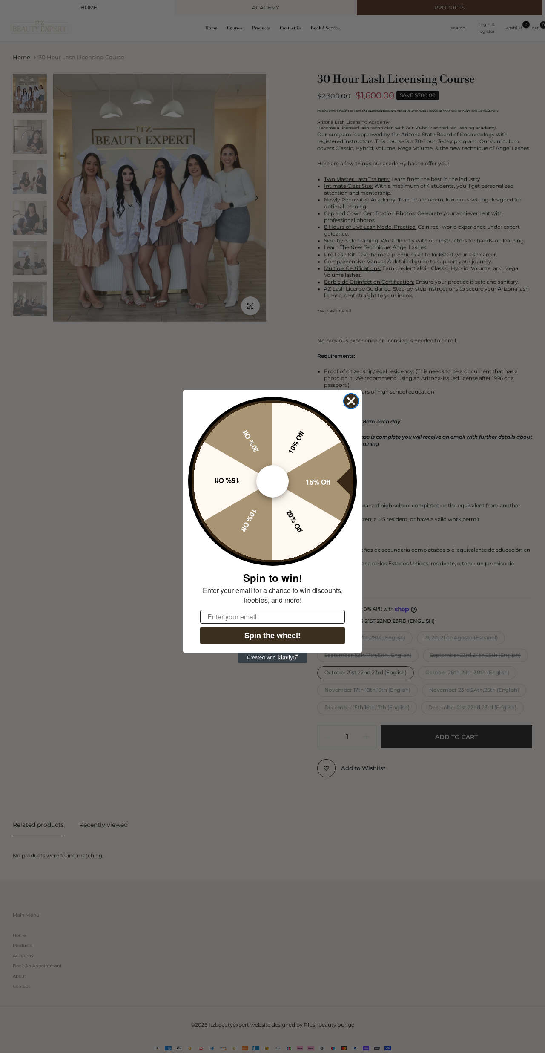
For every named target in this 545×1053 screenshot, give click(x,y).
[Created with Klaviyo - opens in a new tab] (272, 658)
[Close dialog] (351, 401)
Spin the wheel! (272, 635)
